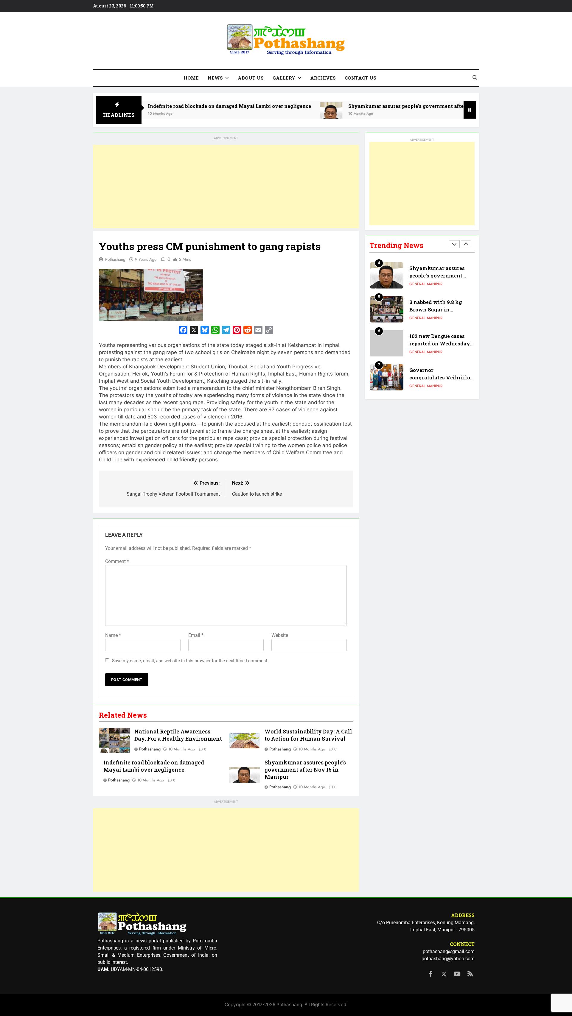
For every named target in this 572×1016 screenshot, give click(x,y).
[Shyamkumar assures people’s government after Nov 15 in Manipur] (293, 113)
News (215, 78)
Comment (117, 561)
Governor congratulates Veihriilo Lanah (439, 377)
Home (191, 78)
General (417, 284)
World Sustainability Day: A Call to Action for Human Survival (308, 735)
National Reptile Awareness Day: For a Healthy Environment (178, 735)
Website (279, 635)
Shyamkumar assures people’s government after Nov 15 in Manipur (392, 106)
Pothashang (115, 259)
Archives (323, 78)
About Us (251, 78)
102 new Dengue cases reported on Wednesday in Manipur (439, 343)
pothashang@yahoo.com (448, 958)
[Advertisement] (226, 186)
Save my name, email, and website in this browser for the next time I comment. (190, 660)
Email (195, 635)
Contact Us (360, 78)
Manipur (434, 284)
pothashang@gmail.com (449, 951)
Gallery (284, 78)
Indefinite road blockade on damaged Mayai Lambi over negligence (191, 106)
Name (113, 635)
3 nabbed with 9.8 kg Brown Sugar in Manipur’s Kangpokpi (437, 309)
